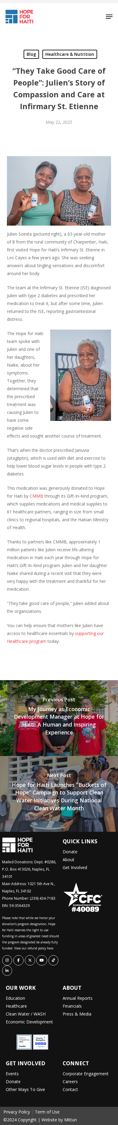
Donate (70, 852)
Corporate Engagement (86, 1073)
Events (12, 1073)
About (68, 859)
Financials (72, 1006)
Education (15, 998)
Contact (70, 1089)
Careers (70, 1081)
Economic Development (29, 1022)
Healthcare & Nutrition (69, 54)
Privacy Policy (16, 1112)
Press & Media (77, 1014)
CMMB (36, 496)
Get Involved (75, 867)
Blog (31, 54)
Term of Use (47, 1112)
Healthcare (16, 1006)
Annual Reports (78, 998)
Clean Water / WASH (26, 1014)
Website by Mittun (59, 1120)
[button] (109, 17)
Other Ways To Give (25, 1089)
